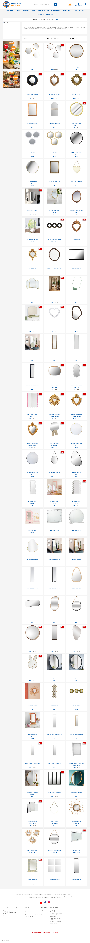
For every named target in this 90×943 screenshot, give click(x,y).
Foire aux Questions (54, 911)
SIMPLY (76, 154)
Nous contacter (8, 914)
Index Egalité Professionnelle (42, 911)
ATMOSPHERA (54, 445)
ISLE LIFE (76, 125)
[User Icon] (86, 4)
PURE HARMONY (54, 823)
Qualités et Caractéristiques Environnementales (56, 914)
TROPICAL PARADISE (54, 241)
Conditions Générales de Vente (31, 914)
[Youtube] (41, 902)
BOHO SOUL (76, 67)
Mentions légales (28, 910)
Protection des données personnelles (30, 912)
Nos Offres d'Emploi (43, 912)
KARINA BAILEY (76, 765)
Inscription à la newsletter (55, 921)
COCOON (54, 212)
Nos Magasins (42, 914)
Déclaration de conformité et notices (56, 919)
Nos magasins (78, 5)
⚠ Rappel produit (53, 910)
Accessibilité (53, 916)
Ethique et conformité (29, 916)
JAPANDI (76, 212)
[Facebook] (45, 902)
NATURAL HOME (32, 649)
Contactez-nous (53, 923)
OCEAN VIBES (54, 387)
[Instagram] (49, 902)
